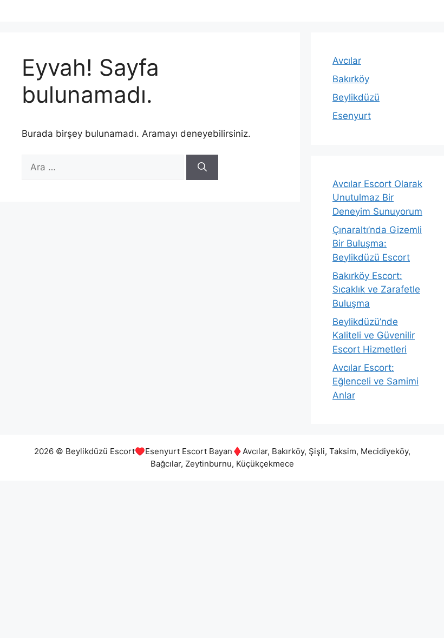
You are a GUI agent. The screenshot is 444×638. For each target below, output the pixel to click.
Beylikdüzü (356, 97)
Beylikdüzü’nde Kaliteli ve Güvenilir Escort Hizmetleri (373, 335)
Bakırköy (350, 79)
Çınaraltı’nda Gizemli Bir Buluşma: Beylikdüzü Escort (377, 243)
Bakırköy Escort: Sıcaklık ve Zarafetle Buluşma (376, 289)
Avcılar (346, 60)
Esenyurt (351, 115)
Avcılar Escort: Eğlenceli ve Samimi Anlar (375, 381)
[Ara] (202, 168)
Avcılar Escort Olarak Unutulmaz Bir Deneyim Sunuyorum (377, 197)
